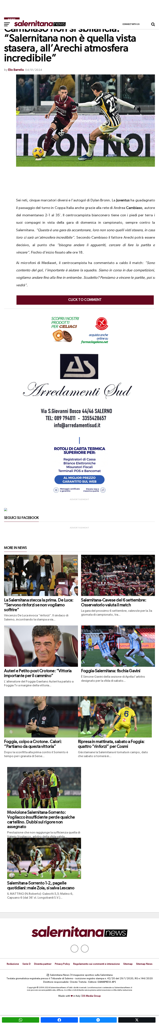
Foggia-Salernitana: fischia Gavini (110, 671)
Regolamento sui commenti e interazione (96, 964)
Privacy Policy (62, 964)
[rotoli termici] (79, 494)
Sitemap (128, 964)
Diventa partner (42, 964)
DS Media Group (91, 996)
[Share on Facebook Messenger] (98, 1020)
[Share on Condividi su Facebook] (59, 1020)
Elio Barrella (16, 70)
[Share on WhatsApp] (20, 1020)
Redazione (13, 964)
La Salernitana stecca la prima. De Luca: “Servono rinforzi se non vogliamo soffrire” (38, 605)
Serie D (26, 964)
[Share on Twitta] (137, 1020)
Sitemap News (144, 964)
